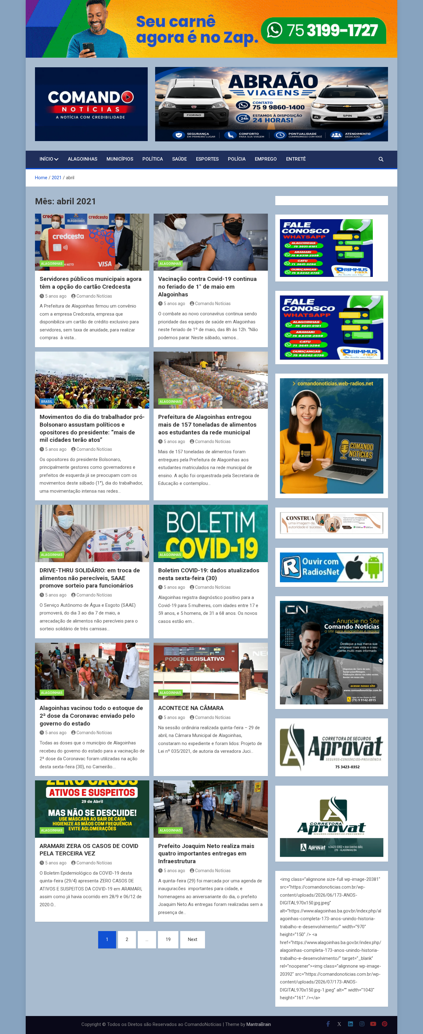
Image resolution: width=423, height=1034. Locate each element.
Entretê (296, 159)
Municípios (120, 159)
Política (152, 159)
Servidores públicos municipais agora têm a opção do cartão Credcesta (91, 282)
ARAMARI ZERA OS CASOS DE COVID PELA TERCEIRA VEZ (89, 849)
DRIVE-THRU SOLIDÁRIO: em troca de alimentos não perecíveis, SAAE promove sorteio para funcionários (90, 578)
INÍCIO (46, 159)
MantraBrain (258, 1024)
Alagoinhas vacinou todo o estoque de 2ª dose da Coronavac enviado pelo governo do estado (91, 715)
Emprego (266, 159)
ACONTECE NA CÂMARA (191, 708)
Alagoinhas (82, 159)
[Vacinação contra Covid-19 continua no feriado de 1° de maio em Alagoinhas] (211, 242)
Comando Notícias (94, 296)
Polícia (237, 159)
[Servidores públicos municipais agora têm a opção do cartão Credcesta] (92, 242)
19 (168, 939)
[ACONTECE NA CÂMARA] (211, 671)
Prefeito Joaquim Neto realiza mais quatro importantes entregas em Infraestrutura (206, 853)
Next (192, 939)
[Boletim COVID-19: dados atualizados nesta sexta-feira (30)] (211, 533)
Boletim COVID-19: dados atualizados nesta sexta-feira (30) (208, 574)
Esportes (207, 159)
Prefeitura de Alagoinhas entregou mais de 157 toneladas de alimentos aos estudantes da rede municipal (207, 424)
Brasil (47, 402)
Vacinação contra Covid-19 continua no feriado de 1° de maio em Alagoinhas (207, 286)
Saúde (179, 159)
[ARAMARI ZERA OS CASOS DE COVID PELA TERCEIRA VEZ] (92, 809)
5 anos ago (56, 296)
